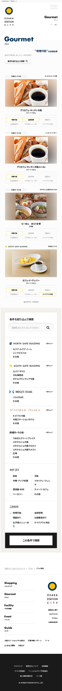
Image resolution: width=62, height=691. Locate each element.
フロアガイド (53, 614)
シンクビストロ (19, 352)
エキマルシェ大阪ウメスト (24, 449)
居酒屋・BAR (18, 489)
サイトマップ (18, 666)
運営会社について (32, 666)
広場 (15, 453)
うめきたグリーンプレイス (24, 438)
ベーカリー (18, 494)
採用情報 (45, 666)
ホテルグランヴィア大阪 (23, 378)
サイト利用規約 (19, 671)
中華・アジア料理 (20, 480)
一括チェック (48, 343)
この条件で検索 (31, 540)
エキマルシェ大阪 (20, 441)
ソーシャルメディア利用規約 (38, 671)
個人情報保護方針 (26, 676)
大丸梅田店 (18, 375)
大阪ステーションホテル (23, 419)
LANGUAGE (53, 622)
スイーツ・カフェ (41, 489)
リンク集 (39, 676)
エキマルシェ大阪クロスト (24, 445)
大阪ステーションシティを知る (14, 640)
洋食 (36, 475)
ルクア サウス (19, 371)
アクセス (55, 618)
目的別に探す (53, 610)
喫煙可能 (17, 512)
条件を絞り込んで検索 (16, 61)
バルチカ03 (18, 397)
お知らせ (21, 645)
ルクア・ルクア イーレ (22, 349)
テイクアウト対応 (42, 522)
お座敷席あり (40, 517)
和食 (15, 475)
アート (47, 640)
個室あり (17, 517)
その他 (16, 356)
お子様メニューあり (21, 524)
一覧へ (56, 25)
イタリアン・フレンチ (42, 482)
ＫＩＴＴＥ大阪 (19, 415)
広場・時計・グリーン (35, 640)
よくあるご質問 (9, 645)
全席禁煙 (38, 512)
